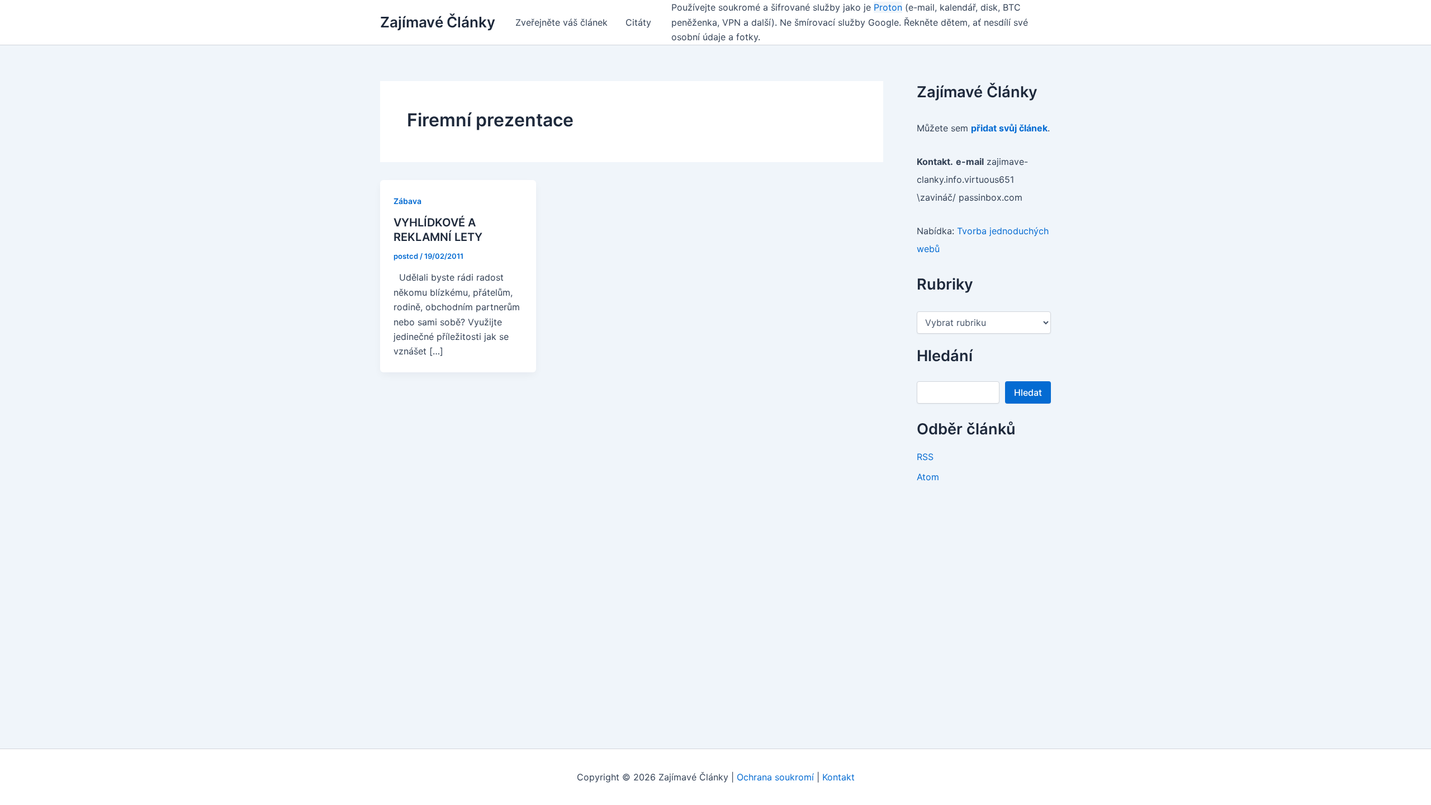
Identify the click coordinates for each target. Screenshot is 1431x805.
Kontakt (838, 777)
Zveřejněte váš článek (561, 22)
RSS (925, 456)
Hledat (1028, 392)
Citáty (638, 22)
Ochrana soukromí (775, 777)
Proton (888, 7)
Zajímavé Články (437, 22)
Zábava (407, 201)
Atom (928, 476)
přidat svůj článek (1009, 128)
